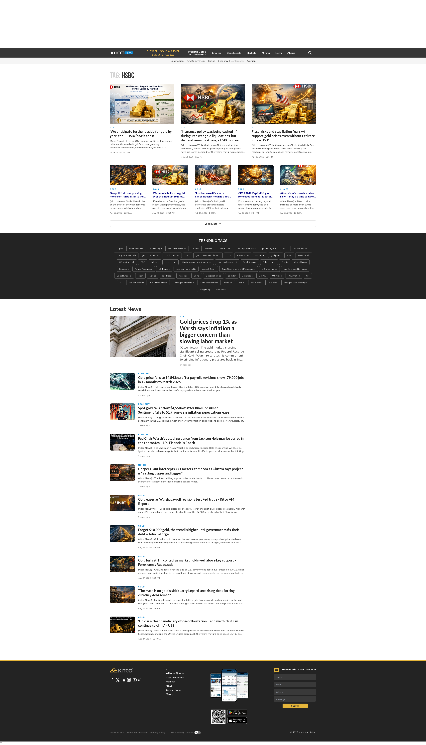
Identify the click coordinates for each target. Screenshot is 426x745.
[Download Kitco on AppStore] (237, 720)
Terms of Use (117, 732)
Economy (223, 60)
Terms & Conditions (137, 732)
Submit (295, 706)
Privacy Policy (157, 732)
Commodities (178, 60)
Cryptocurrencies (196, 60)
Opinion (251, 60)
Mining (211, 60)
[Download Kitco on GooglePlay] (237, 712)
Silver (284, 189)
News (169, 685)
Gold (113, 127)
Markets (170, 681)
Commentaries (174, 689)
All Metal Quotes (175, 673)
